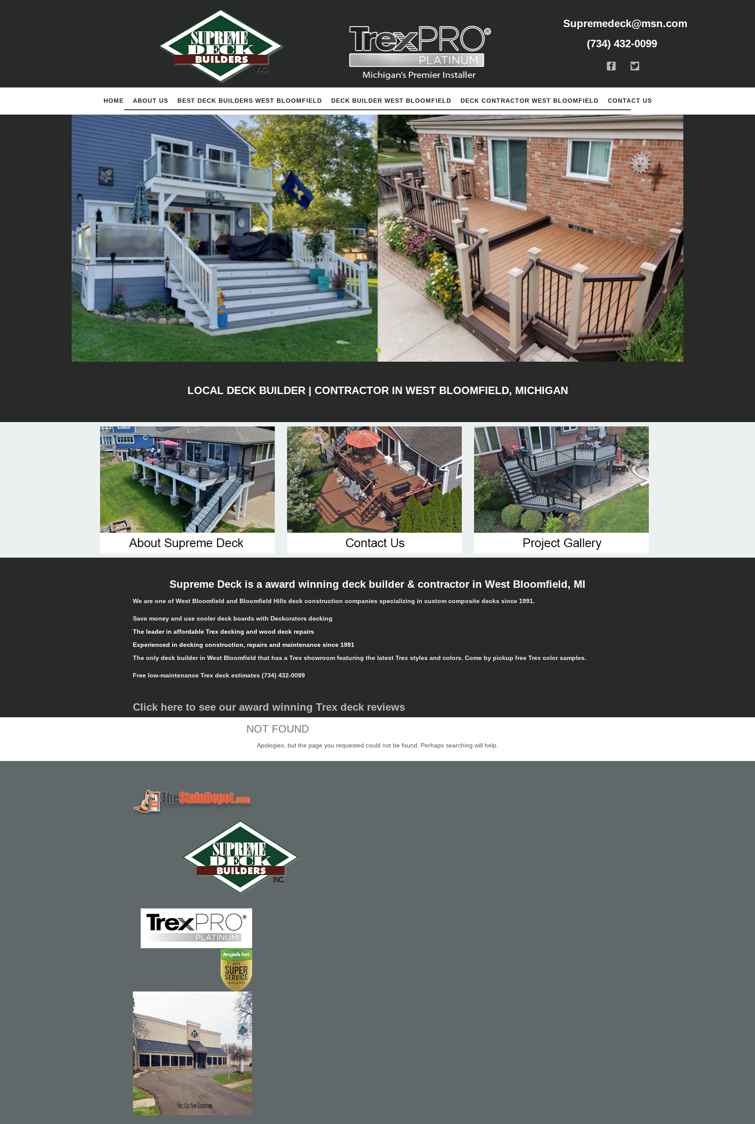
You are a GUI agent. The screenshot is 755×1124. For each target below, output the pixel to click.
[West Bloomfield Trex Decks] (192, 800)
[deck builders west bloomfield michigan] (192, 857)
